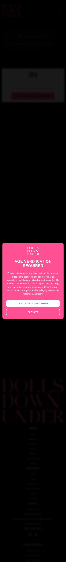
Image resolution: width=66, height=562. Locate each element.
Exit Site (33, 312)
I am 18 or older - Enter (33, 303)
